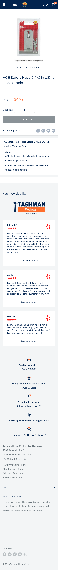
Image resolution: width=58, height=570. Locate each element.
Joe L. (10, 275)
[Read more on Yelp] (48, 226)
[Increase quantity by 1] (32, 110)
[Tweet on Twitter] (48, 130)
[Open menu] (4, 4)
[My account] (47, 4)
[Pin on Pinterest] (43, 130)
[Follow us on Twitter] (10, 554)
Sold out (29, 120)
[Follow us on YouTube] (20, 554)
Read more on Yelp (29, 260)
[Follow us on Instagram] (15, 554)
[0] (53, 4)
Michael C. (12, 225)
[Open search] (42, 4)
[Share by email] (53, 130)
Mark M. (11, 316)
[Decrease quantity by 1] (17, 110)
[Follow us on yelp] (25, 554)
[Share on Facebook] (38, 130)
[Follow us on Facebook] (4, 554)
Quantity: (8, 109)
